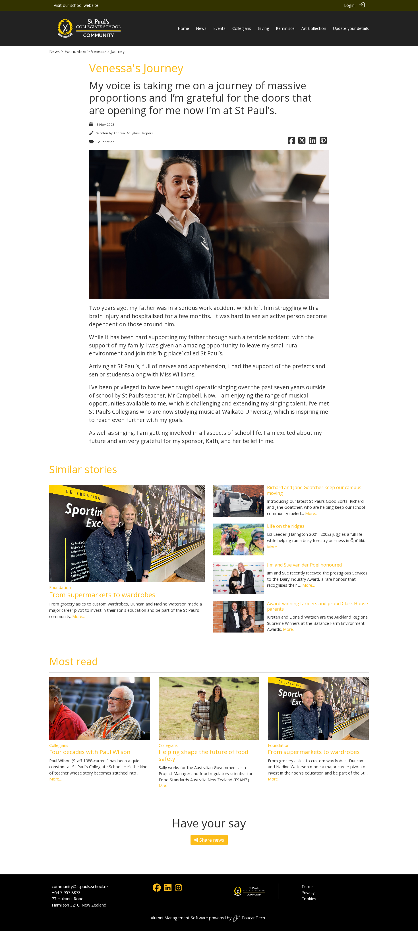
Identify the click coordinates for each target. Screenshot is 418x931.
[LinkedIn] (167, 889)
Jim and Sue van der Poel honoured (304, 565)
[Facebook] (157, 889)
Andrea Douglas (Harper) (132, 133)
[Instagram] (178, 889)
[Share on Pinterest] (323, 142)
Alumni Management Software (179, 917)
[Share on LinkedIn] (312, 142)
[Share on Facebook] (291, 142)
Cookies (308, 898)
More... (78, 616)
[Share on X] (301, 142)
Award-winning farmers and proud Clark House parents (317, 606)
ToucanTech (253, 917)
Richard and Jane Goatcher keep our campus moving (314, 490)
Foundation (75, 51)
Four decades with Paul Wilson (90, 752)
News (55, 51)
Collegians (58, 745)
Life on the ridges (286, 526)
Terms (307, 886)
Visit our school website (76, 5)
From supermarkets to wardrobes (102, 594)
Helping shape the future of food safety (203, 755)
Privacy (307, 892)
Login (349, 5)
